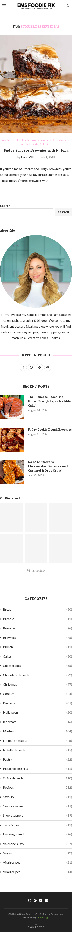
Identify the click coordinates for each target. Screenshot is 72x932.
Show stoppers (37, 815)
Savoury (37, 797)
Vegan (37, 853)
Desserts (37, 703)
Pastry (37, 759)
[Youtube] (40, 900)
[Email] (46, 900)
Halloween (37, 712)
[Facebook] (25, 900)
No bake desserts (37, 740)
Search (5, 205)
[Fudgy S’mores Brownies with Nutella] (36, 84)
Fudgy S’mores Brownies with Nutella (36, 150)
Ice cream (37, 722)
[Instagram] (29, 900)
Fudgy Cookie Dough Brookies (50, 430)
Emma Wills (28, 157)
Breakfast (37, 628)
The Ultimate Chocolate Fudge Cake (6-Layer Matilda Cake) (49, 401)
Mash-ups (37, 731)
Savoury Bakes (37, 806)
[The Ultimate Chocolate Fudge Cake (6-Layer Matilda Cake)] (12, 407)
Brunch (37, 647)
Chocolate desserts (37, 675)
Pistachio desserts (37, 768)
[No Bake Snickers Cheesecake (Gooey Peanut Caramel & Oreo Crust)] (12, 472)
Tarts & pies (37, 825)
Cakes (37, 656)
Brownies (37, 637)
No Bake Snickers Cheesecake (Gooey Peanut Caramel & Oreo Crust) (48, 466)
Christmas (37, 684)
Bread (37, 609)
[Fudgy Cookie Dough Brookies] (12, 440)
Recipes (37, 787)
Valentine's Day (37, 844)
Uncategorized (37, 834)
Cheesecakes (37, 665)
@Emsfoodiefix (36, 570)
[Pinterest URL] (36, 517)
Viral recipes (37, 862)
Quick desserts (37, 778)
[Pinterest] (35, 900)
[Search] (68, 6)
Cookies (37, 694)
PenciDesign (43, 917)
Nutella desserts (37, 750)
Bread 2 (37, 619)
